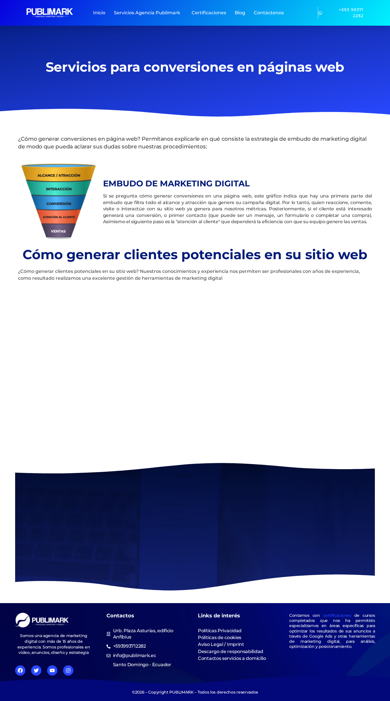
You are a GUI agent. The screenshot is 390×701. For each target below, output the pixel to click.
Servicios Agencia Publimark (147, 12)
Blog (240, 12)
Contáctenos (269, 12)
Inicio (99, 12)
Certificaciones (209, 12)
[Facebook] (20, 670)
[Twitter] (36, 670)
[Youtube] (52, 670)
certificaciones (337, 615)
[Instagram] (68, 670)
